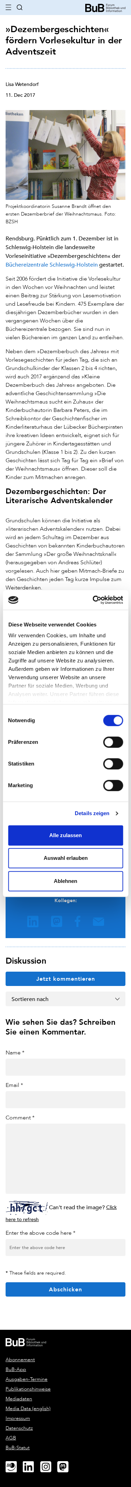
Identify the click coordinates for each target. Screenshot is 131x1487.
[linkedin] (31, 1467)
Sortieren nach (30, 998)
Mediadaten (19, 1399)
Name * (15, 1052)
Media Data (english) (28, 1409)
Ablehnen (65, 881)
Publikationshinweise (28, 1389)
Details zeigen (92, 813)
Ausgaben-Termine (27, 1379)
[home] (105, 7)
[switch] (113, 742)
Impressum (18, 1418)
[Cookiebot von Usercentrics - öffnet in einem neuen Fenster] (93, 599)
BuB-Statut (18, 1448)
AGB (11, 1438)
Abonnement (20, 1360)
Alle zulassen (65, 835)
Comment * (20, 1117)
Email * (14, 1085)
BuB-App (16, 1369)
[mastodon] (65, 1467)
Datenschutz (19, 1428)
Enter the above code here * (40, 1233)
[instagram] (48, 1467)
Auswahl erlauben (66, 858)
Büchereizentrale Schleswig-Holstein (52, 264)
